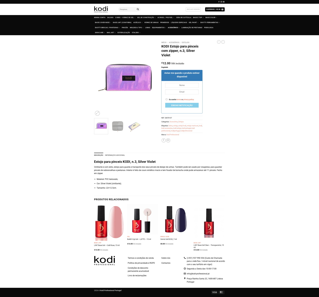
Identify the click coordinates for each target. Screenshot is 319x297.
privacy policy (188, 100)
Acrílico (137, 22)
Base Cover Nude (102, 22)
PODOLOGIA (208, 27)
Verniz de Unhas (151, 22)
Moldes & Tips (136, 27)
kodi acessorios (167, 128)
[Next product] (219, 42)
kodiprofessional (186, 131)
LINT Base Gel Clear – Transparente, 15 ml (209, 246)
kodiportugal (175, 131)
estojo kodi (182, 126)
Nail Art (110, 32)
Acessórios (173, 27)
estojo (175, 126)
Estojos (185, 42)
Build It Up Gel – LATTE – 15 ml (139, 239)
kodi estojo (177, 128)
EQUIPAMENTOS (158, 27)
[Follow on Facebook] (219, 2)
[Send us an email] (223, 2)
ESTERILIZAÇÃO (124, 32)
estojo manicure (192, 126)
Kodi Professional (173, 135)
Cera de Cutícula (183, 17)
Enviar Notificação (182, 105)
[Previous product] (223, 42)
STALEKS (135, 32)
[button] (193, 9)
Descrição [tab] (98, 155)
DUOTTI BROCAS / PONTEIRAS (106, 27)
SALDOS (110, 17)
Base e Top (197, 17)
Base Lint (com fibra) (122, 22)
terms (179, 100)
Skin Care (99, 32)
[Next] (153, 78)
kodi (200, 126)
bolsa (171, 126)
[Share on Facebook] (164, 140)
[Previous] (98, 78)
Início (163, 42)
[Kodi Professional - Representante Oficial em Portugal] (104, 9)
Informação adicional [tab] (115, 155)
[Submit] (138, 9)
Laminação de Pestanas (191, 27)
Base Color (210, 17)
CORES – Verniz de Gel (124, 17)
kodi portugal (186, 128)
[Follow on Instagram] (221, 2)
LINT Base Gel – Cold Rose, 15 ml (107, 245)
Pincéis (125, 27)
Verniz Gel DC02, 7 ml (168, 239)
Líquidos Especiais (179, 22)
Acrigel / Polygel (165, 17)
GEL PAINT (193, 22)
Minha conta (99, 17)
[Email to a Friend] (168, 140)
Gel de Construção (145, 17)
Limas (147, 27)
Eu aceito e (181, 100)
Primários (164, 22)
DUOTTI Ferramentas (209, 22)
